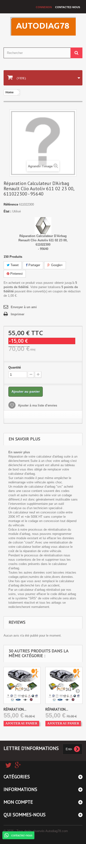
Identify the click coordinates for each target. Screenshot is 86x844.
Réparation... (15, 709)
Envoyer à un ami (24, 307)
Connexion (44, 7)
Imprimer (17, 314)
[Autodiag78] (43, 26)
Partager (33, 265)
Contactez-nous (67, 7)
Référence (11, 204)
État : (7, 211)
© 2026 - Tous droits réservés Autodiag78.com (36, 831)
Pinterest (16, 273)
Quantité (14, 367)
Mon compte (18, 802)
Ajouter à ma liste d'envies (37, 405)
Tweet (14, 265)
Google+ (56, 265)
